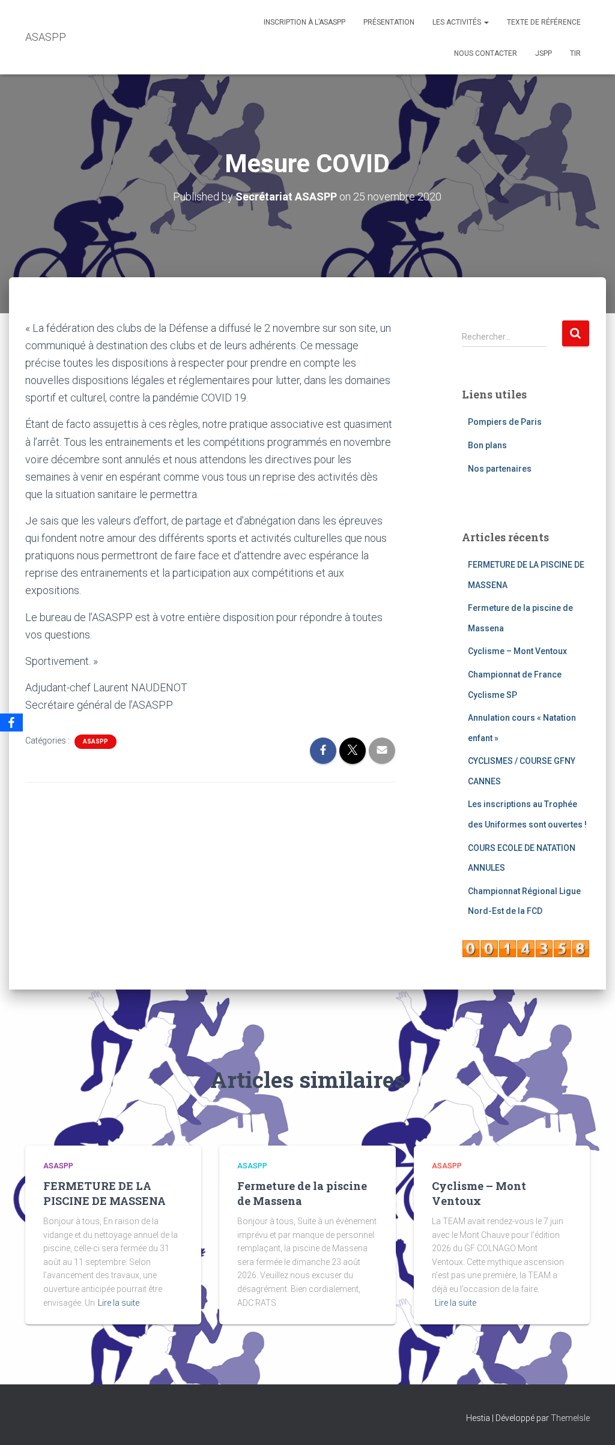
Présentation (388, 22)
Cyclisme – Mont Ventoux (517, 651)
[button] (486, 22)
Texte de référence (544, 22)
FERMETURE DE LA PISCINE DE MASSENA (104, 1193)
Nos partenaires (500, 468)
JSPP (543, 53)
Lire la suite (118, 1303)
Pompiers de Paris (505, 422)
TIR (575, 53)
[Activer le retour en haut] (591, 1421)
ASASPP (95, 741)
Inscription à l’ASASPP (304, 22)
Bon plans (487, 445)
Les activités (457, 22)
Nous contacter (485, 53)
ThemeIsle (570, 1418)
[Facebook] (11, 722)
